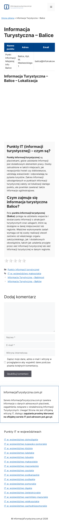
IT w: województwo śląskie (18, 488)
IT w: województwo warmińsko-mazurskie (26, 497)
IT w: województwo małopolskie (24, 273)
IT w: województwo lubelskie (19, 452)
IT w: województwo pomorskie (20, 483)
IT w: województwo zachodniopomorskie (25, 505)
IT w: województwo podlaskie (19, 479)
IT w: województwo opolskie (19, 470)
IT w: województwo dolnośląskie (21, 439)
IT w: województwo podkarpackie (21, 475)
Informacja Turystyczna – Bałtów (25, 281)
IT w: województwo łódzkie (18, 448)
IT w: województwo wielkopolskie (21, 501)
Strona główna (7, 18)
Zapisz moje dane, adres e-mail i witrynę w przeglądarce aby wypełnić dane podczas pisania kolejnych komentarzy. (29, 362)
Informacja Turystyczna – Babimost (26, 277)
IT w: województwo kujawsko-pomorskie (25, 444)
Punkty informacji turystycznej (23, 269)
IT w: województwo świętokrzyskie (22, 492)
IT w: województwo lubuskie (19, 457)
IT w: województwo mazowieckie (21, 466)
